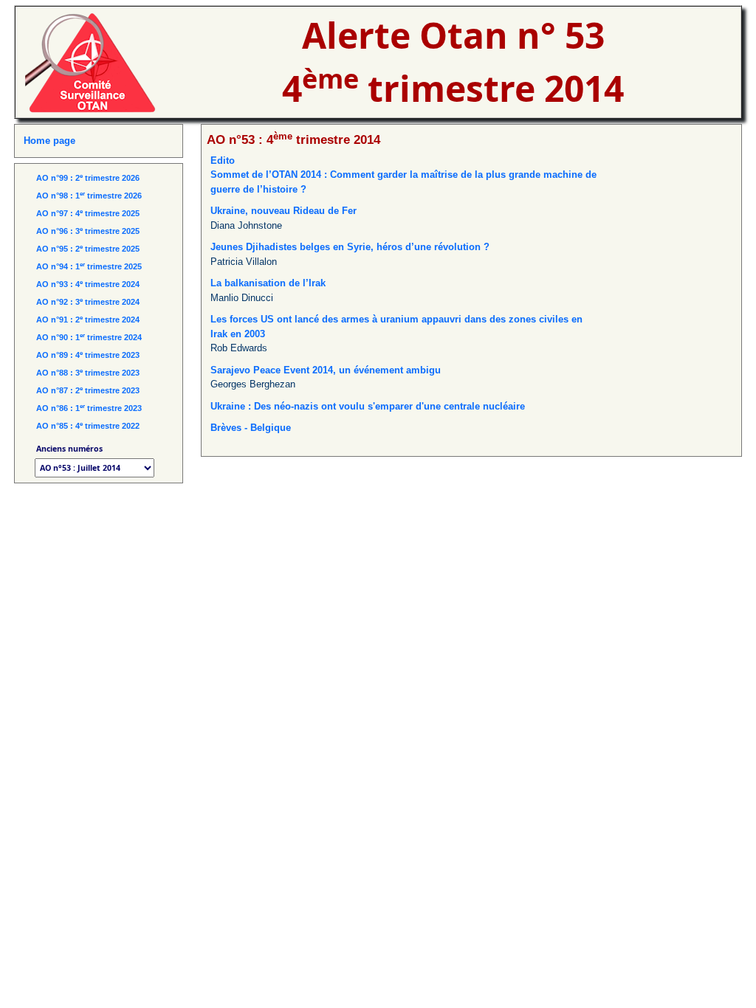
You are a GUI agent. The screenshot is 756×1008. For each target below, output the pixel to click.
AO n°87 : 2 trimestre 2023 (88, 390)
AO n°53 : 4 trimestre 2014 (293, 139)
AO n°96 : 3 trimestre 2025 (88, 231)
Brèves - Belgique (250, 427)
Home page (49, 140)
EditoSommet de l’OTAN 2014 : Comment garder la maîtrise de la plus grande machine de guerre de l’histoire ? (403, 175)
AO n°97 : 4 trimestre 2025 (88, 213)
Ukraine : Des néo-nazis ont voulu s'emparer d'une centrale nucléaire (367, 406)
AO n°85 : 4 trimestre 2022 (88, 425)
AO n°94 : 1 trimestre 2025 (89, 266)
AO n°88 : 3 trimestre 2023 (88, 372)
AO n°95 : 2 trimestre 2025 (88, 248)
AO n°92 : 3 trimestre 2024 (88, 301)
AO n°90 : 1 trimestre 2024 (89, 337)
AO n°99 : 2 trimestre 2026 (88, 177)
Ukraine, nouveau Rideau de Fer (283, 210)
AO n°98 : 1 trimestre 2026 (89, 195)
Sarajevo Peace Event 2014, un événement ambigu (325, 370)
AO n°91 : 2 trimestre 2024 (88, 319)
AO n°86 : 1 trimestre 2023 (89, 408)
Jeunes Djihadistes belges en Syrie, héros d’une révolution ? (349, 246)
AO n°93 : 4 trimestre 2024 (88, 284)
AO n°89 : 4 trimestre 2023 (88, 355)
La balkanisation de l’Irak (268, 283)
